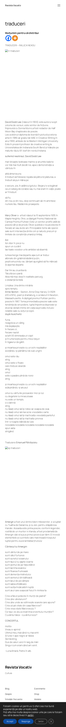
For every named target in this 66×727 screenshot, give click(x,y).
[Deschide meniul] (59, 5)
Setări (41, 721)
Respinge (25, 721)
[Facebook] (8, 38)
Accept (10, 721)
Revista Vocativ (13, 5)
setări (31, 715)
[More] (15, 38)
